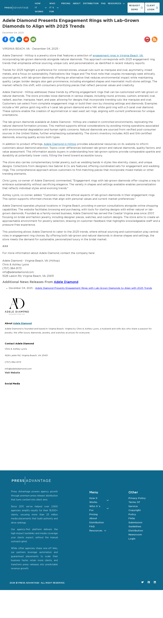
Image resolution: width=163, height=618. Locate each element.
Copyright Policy (134, 512)
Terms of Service (134, 504)
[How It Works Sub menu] (46, 8)
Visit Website (12, 373)
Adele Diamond (66, 282)
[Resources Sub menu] (124, 4)
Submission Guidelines (135, 525)
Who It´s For (52, 8)
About (77, 3)
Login (131, 539)
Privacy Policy (137, 498)
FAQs (131, 518)
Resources (114, 3)
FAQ (103, 3)
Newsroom (135, 535)
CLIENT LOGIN (151, 8)
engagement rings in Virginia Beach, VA (118, 56)
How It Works (39, 8)
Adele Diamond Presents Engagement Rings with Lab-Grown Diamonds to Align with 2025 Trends (93, 288)
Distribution (91, 3)
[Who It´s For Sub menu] (58, 8)
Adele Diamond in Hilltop (60, 144)
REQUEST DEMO (134, 8)
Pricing (65, 3)
